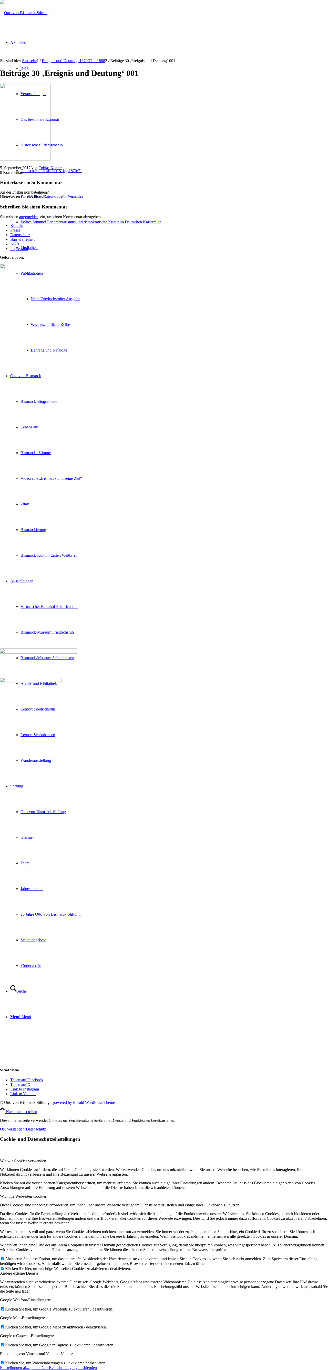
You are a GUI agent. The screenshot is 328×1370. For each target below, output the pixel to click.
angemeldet (28, 217)
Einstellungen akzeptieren (21, 1367)
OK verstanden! (13, 1129)
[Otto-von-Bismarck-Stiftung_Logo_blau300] (24, 13)
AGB (14, 244)
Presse (15, 230)
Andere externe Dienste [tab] (19, 1273)
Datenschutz (20, 235)
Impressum (19, 248)
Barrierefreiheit (22, 239)
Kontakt (16, 225)
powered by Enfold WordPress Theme (84, 1102)
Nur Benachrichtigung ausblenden (69, 1367)
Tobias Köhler (50, 168)
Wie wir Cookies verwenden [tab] (23, 1161)
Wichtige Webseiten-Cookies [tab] (23, 1196)
